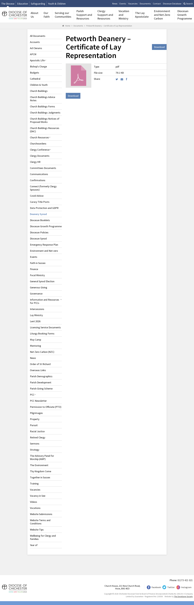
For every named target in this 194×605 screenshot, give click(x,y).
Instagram (186, 587)
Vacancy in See (37, 495)
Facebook (156, 587)
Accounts (35, 42)
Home (67, 25)
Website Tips (37, 529)
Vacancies (133, 3)
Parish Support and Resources (84, 14)
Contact (157, 3)
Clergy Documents (39, 155)
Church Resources (39, 137)
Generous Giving (38, 287)
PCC (32, 394)
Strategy (34, 449)
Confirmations (37, 180)
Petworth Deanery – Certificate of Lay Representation (109, 25)
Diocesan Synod (38, 238)
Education (22, 3)
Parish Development (40, 382)
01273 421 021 (185, 580)
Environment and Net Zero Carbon (162, 14)
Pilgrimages (36, 413)
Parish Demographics (41, 376)
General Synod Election (42, 281)
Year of (33, 545)
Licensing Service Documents (45, 327)
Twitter (171, 587)
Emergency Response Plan (44, 244)
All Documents (37, 36)
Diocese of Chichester (14, 14)
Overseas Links (38, 370)
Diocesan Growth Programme (184, 14)
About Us (34, 14)
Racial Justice (37, 431)
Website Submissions (41, 514)
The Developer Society (183, 596)
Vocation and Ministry (124, 14)
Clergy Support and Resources (105, 14)
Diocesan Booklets (40, 220)
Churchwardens (38, 143)
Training (34, 483)
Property (34, 419)
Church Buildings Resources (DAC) (44, 129)
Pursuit (34, 425)
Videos (33, 501)
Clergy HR (35, 162)
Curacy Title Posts (39, 201)
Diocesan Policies (39, 232)
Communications (39, 174)
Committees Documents (43, 168)
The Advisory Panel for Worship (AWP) (42, 457)
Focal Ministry (37, 275)
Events (122, 3)
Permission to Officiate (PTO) (45, 406)
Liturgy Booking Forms (42, 333)
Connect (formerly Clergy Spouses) (43, 188)
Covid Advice (36, 195)
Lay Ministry (36, 315)
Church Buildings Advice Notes (42, 98)
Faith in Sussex (37, 263)
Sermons (34, 443)
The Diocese (7, 3)
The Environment (39, 465)
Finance (34, 269)
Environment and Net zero (44, 250)
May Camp (35, 339)
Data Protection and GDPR (44, 208)
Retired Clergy (37, 437)
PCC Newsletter (38, 400)
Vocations (35, 508)
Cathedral (35, 78)
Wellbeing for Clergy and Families (43, 537)
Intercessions (37, 309)
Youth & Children (57, 3)
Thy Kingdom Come (40, 471)
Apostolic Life (37, 60)
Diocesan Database (172, 3)
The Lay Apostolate (142, 14)
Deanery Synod (38, 214)
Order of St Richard (40, 364)
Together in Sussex (40, 477)
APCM (33, 54)
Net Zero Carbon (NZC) (42, 351)
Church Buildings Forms (42, 106)
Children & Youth (39, 84)
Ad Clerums (36, 48)
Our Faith (47, 14)
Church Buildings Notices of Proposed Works (44, 120)
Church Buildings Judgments (45, 112)
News (114, 3)
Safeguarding (38, 3)
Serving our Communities (63, 14)
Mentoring (35, 345)
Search (189, 3)
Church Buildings (39, 91)
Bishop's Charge (38, 66)
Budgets (34, 72)
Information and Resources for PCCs (44, 301)
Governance (36, 293)
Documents (145, 3)
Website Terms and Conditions (40, 522)
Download (159, 47)
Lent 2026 (35, 321)
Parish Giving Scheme (41, 388)
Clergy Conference (39, 149)
